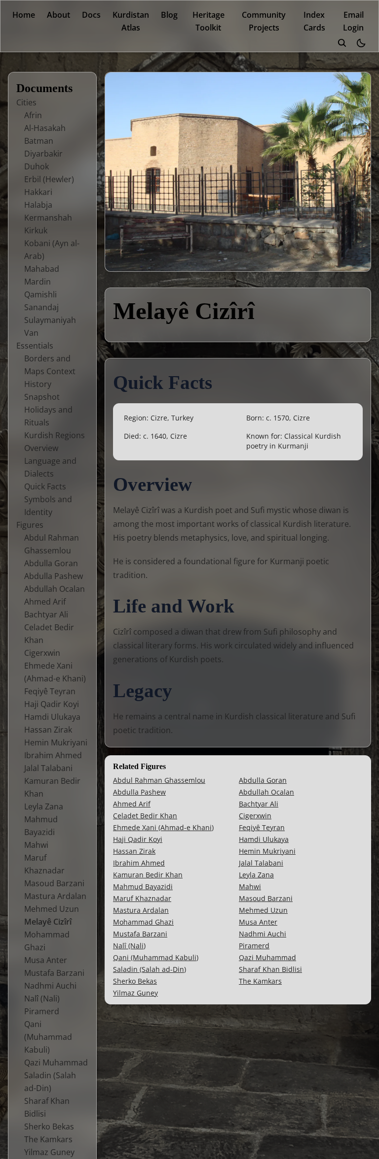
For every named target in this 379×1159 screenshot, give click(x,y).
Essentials (34, 345)
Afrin (33, 115)
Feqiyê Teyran (50, 691)
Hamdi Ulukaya (52, 716)
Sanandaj (41, 307)
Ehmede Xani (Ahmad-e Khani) (163, 827)
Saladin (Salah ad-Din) (149, 969)
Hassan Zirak (48, 729)
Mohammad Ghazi (143, 922)
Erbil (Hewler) (49, 179)
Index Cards (314, 21)
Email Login (353, 21)
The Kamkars (48, 1139)
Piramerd (41, 1011)
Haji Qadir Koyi (51, 704)
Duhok (36, 166)
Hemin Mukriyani (55, 742)
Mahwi (36, 844)
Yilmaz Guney (49, 1152)
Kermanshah (48, 217)
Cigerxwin (42, 652)
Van (31, 332)
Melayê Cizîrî (48, 921)
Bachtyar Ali (46, 614)
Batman (38, 140)
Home (23, 14)
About (58, 14)
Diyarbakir (43, 153)
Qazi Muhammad (56, 1062)
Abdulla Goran (51, 563)
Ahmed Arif (45, 601)
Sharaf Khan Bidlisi (270, 969)
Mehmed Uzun (51, 908)
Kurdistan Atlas (131, 21)
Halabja (38, 204)
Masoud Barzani (54, 883)
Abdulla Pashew (53, 576)
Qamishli (40, 294)
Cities (26, 102)
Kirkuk (35, 230)
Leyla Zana (43, 806)
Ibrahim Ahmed (53, 755)
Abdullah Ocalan (54, 588)
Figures (29, 524)
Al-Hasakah (45, 128)
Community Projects (264, 21)
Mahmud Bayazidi (143, 886)
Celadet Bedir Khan (145, 815)
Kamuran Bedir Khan (148, 874)
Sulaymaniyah (50, 320)
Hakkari (38, 192)
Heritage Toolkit (208, 21)
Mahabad (41, 268)
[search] (342, 43)
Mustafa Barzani (54, 972)
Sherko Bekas (49, 1126)
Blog (169, 14)
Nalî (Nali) (42, 998)
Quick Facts (45, 486)
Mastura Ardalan (55, 896)
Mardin (37, 281)
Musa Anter (45, 960)
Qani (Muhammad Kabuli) (48, 1037)
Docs (91, 14)
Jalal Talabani (48, 768)
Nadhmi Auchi (50, 985)
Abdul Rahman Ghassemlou (159, 780)
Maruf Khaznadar (142, 898)
